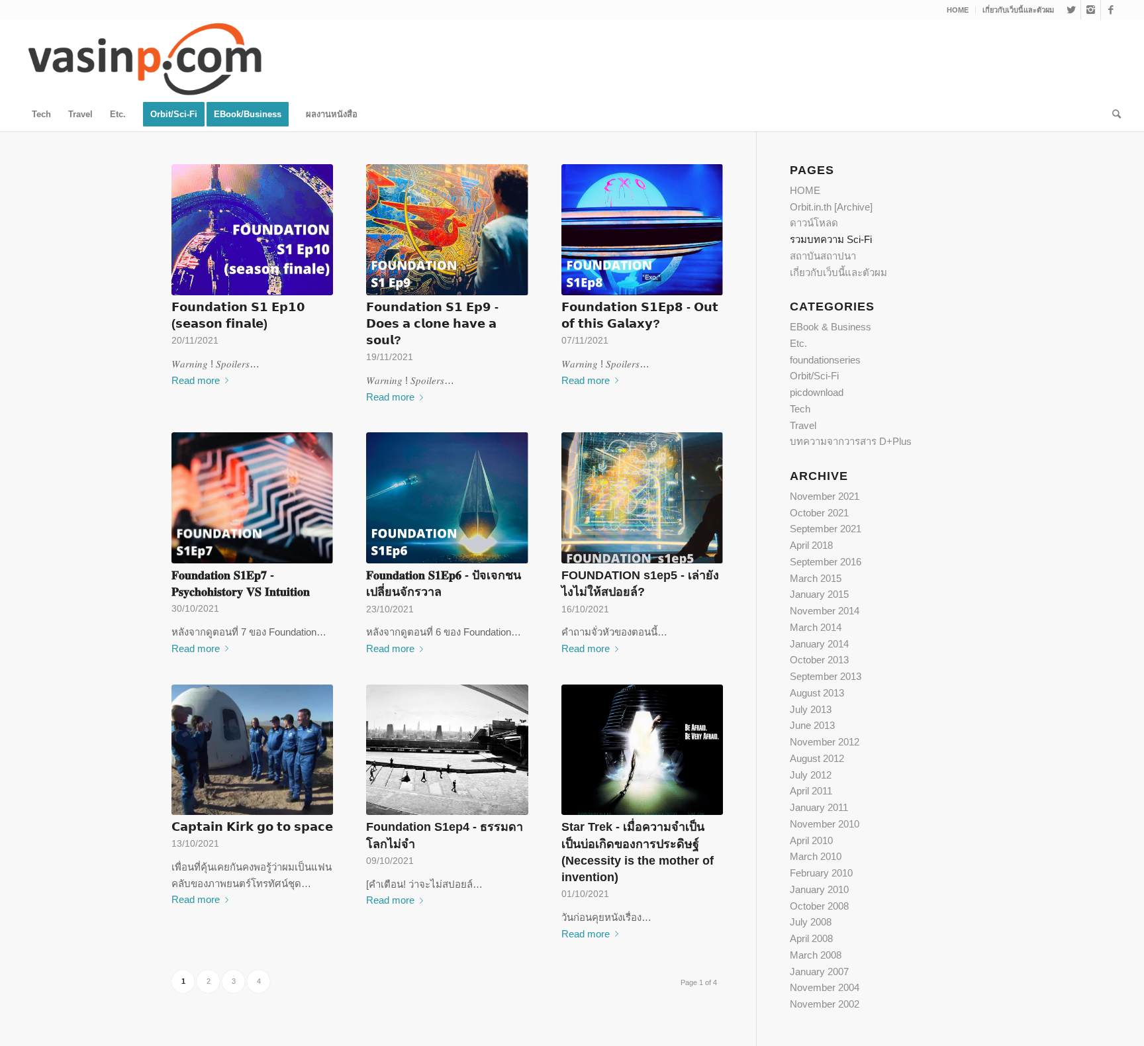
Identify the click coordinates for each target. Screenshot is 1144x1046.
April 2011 (811, 790)
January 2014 (819, 643)
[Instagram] (1090, 10)
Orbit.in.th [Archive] (831, 207)
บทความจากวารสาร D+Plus (851, 441)
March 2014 (815, 627)
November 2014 (824, 610)
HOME (958, 10)
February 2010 (821, 873)
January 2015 (819, 594)
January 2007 (819, 971)
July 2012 (811, 775)
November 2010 (824, 824)
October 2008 (819, 906)
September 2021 (825, 528)
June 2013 (812, 725)
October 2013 (819, 659)
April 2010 (811, 840)
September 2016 (825, 561)
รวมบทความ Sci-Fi (831, 239)
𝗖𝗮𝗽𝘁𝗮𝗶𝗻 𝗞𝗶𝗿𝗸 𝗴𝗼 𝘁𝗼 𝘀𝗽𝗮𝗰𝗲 (252, 826)
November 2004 (824, 987)
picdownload (816, 392)
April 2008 (811, 938)
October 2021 (819, 512)
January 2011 (819, 807)
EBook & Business (830, 326)
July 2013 (811, 709)
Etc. (798, 343)
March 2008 (815, 955)
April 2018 (811, 545)
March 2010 (815, 856)
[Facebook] (1111, 10)
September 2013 (825, 676)
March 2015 (815, 578)
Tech (800, 408)
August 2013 (817, 692)
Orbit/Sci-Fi (814, 375)
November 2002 (824, 1004)
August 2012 (817, 758)
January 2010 (819, 889)
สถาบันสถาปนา (823, 256)
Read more (195, 380)
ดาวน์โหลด (814, 222)
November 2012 (824, 741)
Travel (803, 425)
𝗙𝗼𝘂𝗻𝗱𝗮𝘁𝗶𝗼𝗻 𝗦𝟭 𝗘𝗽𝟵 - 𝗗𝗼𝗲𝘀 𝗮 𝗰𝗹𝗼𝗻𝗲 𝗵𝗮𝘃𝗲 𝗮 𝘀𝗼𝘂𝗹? (432, 324)
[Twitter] (1070, 10)
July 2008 (811, 921)
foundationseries (825, 359)
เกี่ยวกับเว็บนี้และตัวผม (1018, 10)
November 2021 (824, 496)
